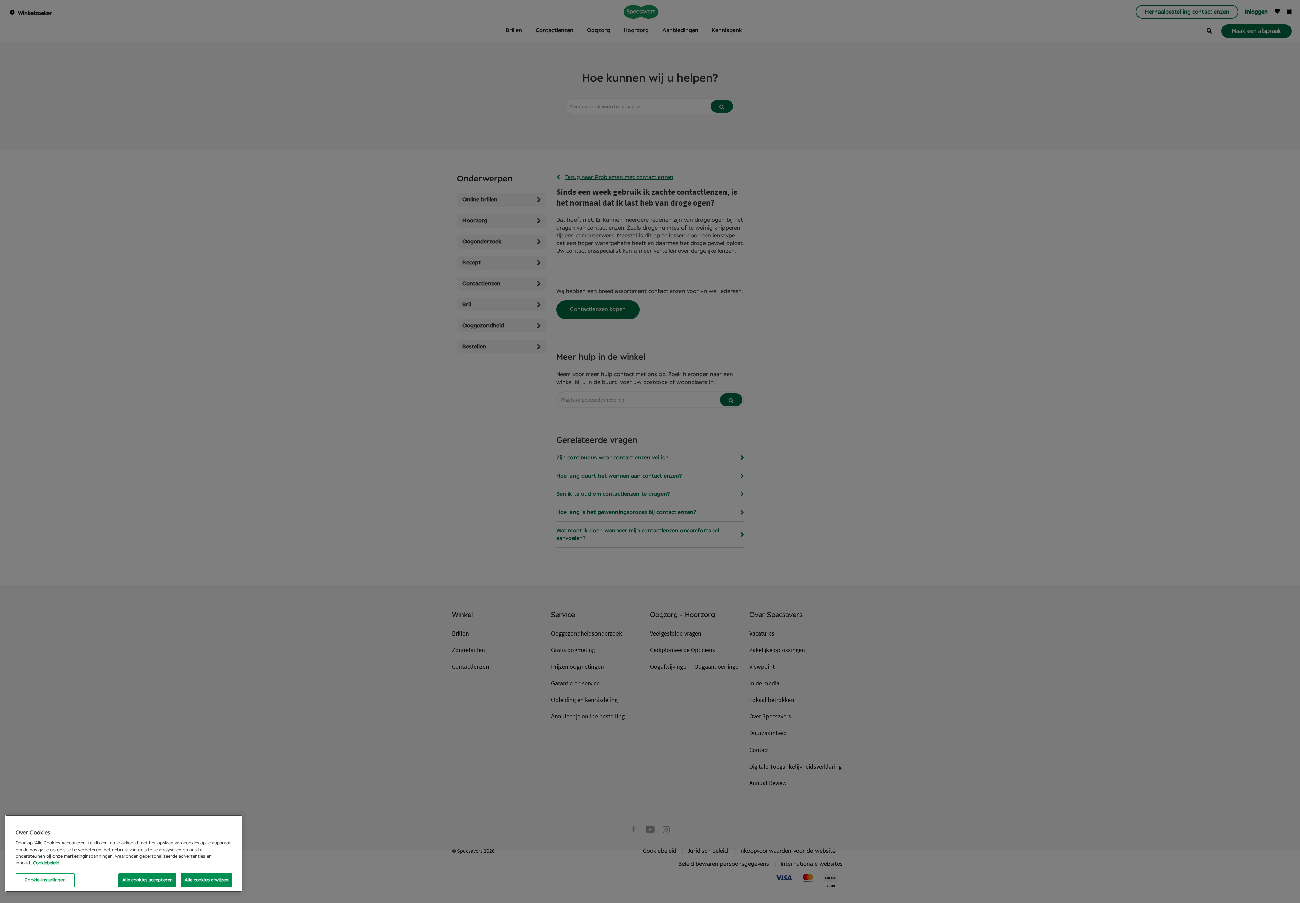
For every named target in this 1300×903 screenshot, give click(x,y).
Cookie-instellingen (45, 880)
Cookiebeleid (46, 863)
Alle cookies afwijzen (207, 880)
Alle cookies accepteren (147, 880)
